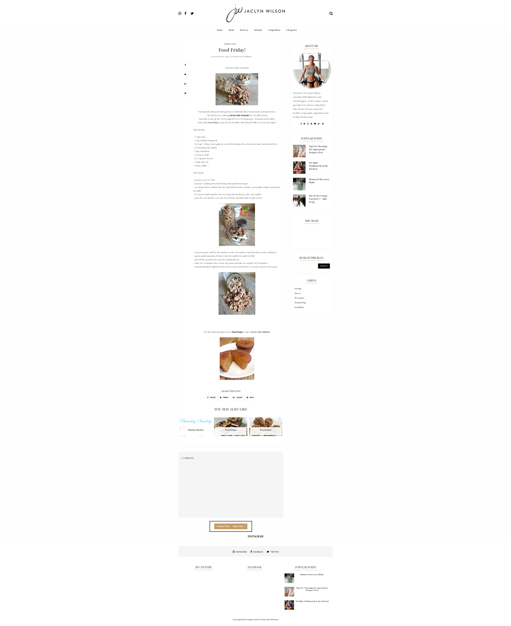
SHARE (212, 397)
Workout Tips (300, 303)
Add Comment (245, 57)
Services (244, 30)
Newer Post (224, 526)
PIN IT (251, 397)
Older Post (238, 526)
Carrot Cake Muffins (260, 332)
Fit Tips (298, 289)
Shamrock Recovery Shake (312, 574)
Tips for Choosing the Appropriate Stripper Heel (312, 589)
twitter (274, 552)
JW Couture (299, 298)
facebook (258, 552)
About (231, 30)
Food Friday (212, 122)
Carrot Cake (230, 44)
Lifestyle (258, 30)
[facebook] (187, 13)
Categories (291, 30)
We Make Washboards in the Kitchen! (312, 601)
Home (220, 30)
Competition (274, 30)
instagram (241, 552)
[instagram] (181, 13)
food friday (299, 307)
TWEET (225, 397)
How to (298, 293)
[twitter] (193, 13)
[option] (195, 428)
